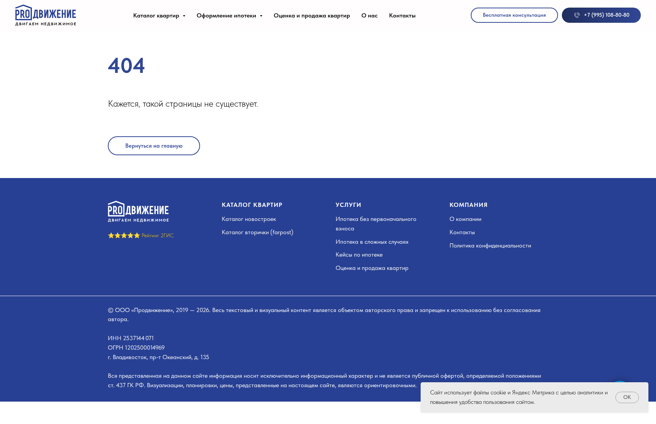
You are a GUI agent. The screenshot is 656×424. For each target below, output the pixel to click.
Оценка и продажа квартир (312, 15)
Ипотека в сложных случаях (372, 241)
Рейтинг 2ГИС (158, 235)
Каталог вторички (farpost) (257, 232)
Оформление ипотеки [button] (227, 15)
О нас (369, 15)
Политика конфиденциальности (490, 245)
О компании (465, 218)
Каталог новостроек (249, 218)
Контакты (402, 15)
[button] (514, 15)
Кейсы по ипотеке (359, 254)
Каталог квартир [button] (157, 15)
